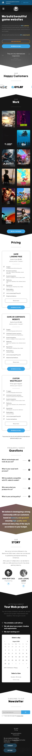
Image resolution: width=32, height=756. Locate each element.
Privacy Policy (15, 740)
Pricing (16, 730)
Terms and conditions (16, 733)
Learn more (26, 2)
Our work (16, 728)
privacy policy (20, 715)
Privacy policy (16, 735)
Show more (16, 300)
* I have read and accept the (13, 715)
